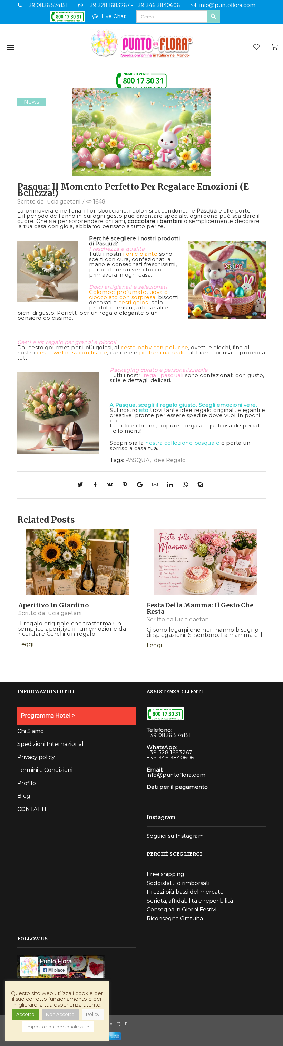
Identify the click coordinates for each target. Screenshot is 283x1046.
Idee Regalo (169, 460)
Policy (92, 1014)
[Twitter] (83, 485)
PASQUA (137, 460)
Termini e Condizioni (44, 770)
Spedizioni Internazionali (51, 744)
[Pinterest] (126, 485)
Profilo (26, 783)
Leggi (77, 568)
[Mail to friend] (156, 485)
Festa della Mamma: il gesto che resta (200, 608)
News (31, 102)
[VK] (111, 485)
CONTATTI (31, 809)
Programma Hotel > (48, 715)
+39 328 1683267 (108, 5)
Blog (23, 796)
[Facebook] (96, 485)
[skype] (200, 485)
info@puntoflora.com (227, 5)
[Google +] (141, 485)
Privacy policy (36, 757)
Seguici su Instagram (175, 835)
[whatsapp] (186, 485)
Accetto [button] (25, 1014)
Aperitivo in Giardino (53, 605)
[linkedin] (171, 485)
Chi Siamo (30, 731)
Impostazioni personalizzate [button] (58, 1026)
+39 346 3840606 (157, 5)
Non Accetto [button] (60, 1014)
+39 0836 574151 (47, 5)
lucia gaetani (62, 201)
